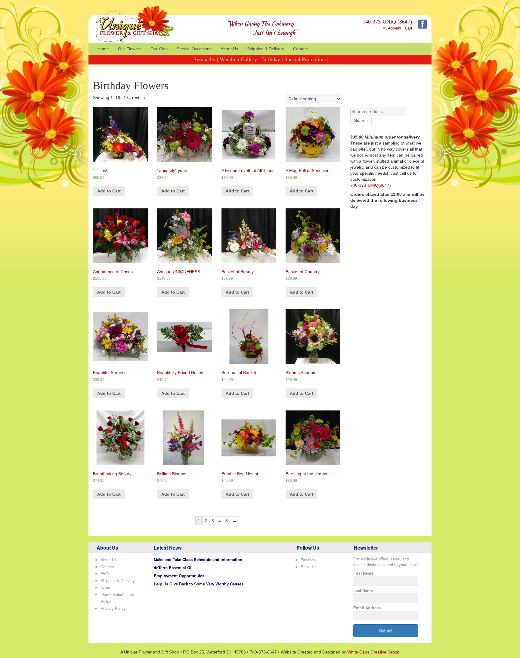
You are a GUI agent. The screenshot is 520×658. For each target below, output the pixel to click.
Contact (300, 48)
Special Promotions (305, 59)
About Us (229, 48)
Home (103, 48)
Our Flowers (129, 48)
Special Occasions (194, 48)
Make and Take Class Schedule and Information (198, 559)
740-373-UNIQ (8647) (387, 22)
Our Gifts (159, 48)
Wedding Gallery (238, 59)
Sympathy (204, 59)
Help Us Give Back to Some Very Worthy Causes (198, 584)
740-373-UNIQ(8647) (370, 185)
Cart (408, 28)
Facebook (309, 560)
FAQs (105, 573)
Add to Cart (109, 191)
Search (361, 120)
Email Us (309, 566)
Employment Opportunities (179, 575)
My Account (391, 28)
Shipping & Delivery (265, 48)
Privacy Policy (113, 608)
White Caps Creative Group (373, 652)
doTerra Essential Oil (173, 567)
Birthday (270, 59)
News (105, 587)
